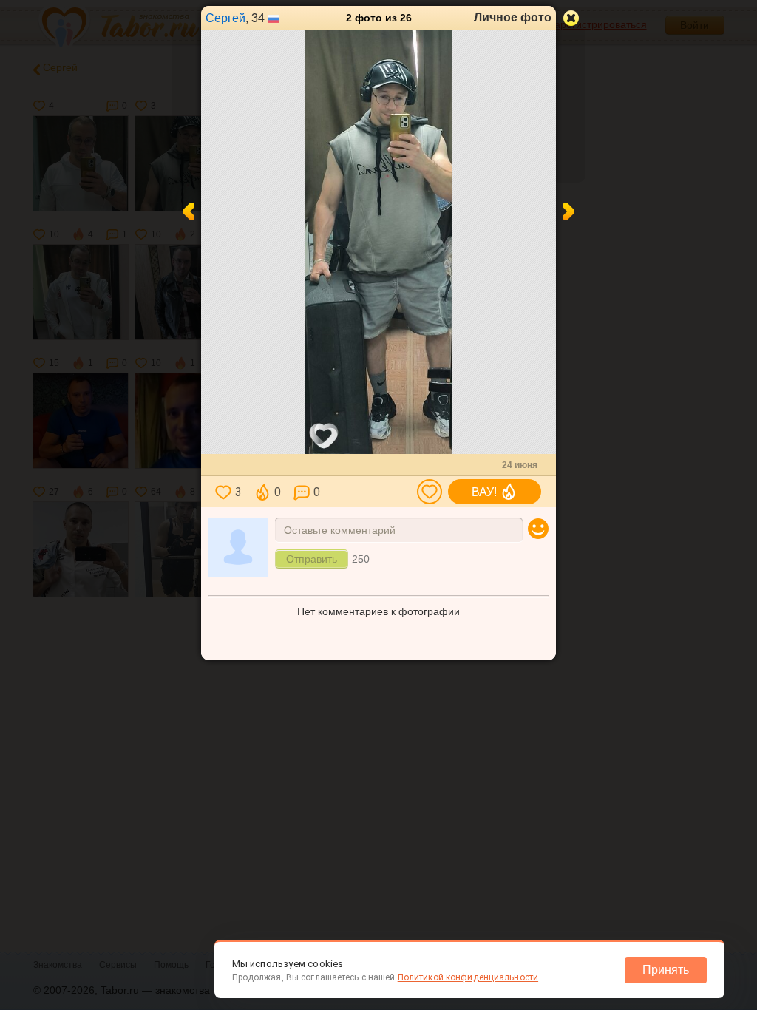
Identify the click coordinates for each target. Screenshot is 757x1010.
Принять (665, 969)
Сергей (225, 18)
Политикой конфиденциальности (468, 977)
